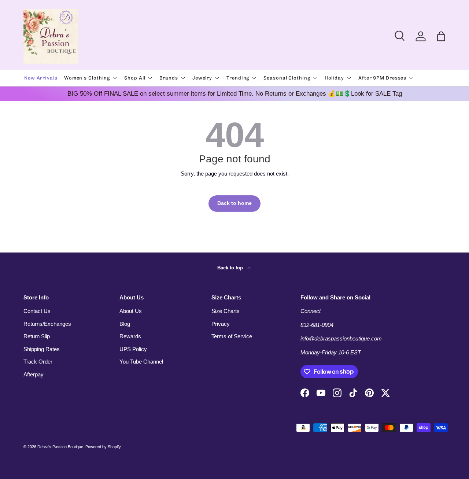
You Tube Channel (141, 361)
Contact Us (37, 311)
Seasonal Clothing (286, 78)
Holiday (334, 78)
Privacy (220, 324)
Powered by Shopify (103, 447)
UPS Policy (133, 349)
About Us (130, 311)
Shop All (134, 78)
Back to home (234, 203)
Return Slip (36, 336)
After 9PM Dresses (382, 78)
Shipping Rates (41, 349)
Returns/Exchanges (47, 324)
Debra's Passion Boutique (60, 447)
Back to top (230, 267)
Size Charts (225, 311)
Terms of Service (231, 336)
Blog (124, 324)
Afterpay (33, 374)
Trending (237, 78)
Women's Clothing (87, 78)
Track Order (37, 361)
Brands (168, 78)
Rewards (130, 336)
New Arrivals (41, 78)
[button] (441, 36)
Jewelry (202, 78)
